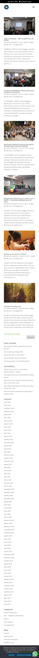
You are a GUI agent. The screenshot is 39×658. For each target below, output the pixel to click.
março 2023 (8, 436)
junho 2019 (7, 542)
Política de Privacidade (26, 652)
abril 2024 (7, 418)
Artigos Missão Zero (10, 612)
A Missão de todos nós (12, 306)
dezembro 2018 (9, 554)
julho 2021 (7, 467)
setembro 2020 (9, 499)
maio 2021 (7, 474)
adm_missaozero (12, 42)
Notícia (6, 619)
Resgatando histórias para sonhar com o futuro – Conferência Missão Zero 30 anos (19, 200)
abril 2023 (7, 433)
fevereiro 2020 (9, 520)
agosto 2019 (8, 536)
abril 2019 (7, 548)
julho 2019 (7, 539)
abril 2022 (7, 452)
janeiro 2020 (8, 523)
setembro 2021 (9, 461)
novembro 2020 (9, 492)
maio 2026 (7, 402)
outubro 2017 (8, 589)
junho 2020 (7, 508)
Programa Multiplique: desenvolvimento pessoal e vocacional (19, 91)
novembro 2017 (9, 586)
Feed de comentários (11, 639)
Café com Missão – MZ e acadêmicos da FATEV (19, 39)
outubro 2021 (8, 458)
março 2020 (8, 517)
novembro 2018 (9, 558)
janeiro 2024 (8, 421)
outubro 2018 (8, 561)
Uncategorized (17, 45)
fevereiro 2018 (9, 579)
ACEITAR (11, 655)
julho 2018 (7, 567)
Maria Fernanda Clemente (12, 380)
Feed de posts (8, 636)
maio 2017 (7, 604)
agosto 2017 (8, 595)
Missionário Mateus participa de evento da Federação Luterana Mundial (19, 145)
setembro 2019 (9, 533)
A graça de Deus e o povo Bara (14, 355)
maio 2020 (7, 511)
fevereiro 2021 (9, 483)
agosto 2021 (8, 464)
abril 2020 (7, 514)
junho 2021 (7, 470)
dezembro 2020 (9, 489)
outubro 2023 (8, 424)
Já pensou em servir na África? (15, 254)
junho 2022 (7, 449)
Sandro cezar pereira (11, 369)
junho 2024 (7, 415)
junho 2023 (7, 430)
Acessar (6, 633)
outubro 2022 (8, 439)
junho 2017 (7, 601)
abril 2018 (7, 573)
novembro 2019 (9, 530)
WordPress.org (9, 643)
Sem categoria (8, 622)
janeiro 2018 (8, 582)
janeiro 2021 (8, 486)
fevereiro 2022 (9, 455)
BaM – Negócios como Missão (14, 616)
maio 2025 (7, 405)
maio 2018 (7, 570)
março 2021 (8, 480)
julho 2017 (7, 598)
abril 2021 (7, 477)
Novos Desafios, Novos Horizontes (15, 358)
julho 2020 (7, 505)
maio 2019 (7, 545)
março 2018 (8, 576)
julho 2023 (7, 427)
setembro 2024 (9, 411)
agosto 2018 (8, 564)
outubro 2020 (8, 495)
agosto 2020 (8, 502)
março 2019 (8, 551)
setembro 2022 (9, 442)
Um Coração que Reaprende (13, 352)
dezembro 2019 (9, 527)
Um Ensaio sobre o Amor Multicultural (17, 361)
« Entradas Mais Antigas (12, 334)
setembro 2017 (9, 592)
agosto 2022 (8, 446)
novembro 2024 (9, 408)
